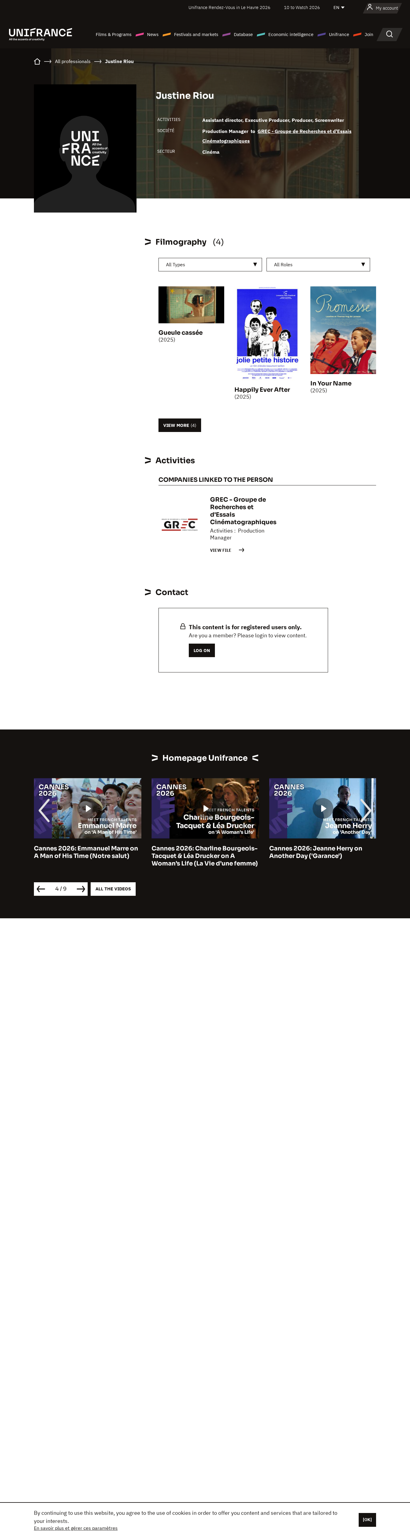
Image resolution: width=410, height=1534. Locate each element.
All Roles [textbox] (283, 264)
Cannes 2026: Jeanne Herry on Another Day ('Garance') (315, 852)
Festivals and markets (196, 34)
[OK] (367, 1519)
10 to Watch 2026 (302, 7)
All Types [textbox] (175, 264)
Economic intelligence (290, 34)
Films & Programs (113, 34)
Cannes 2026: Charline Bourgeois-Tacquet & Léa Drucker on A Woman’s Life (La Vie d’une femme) (205, 856)
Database (243, 34)
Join (369, 34)
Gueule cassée (180, 333)
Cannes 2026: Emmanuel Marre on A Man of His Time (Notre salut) (86, 852)
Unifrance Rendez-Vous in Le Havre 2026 (229, 7)
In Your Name (330, 383)
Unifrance (339, 34)
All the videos (113, 889)
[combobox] (210, 264)
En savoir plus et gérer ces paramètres (76, 1528)
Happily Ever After (262, 390)
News (152, 34)
